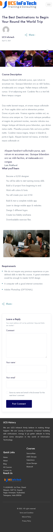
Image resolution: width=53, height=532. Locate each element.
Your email (11, 377)
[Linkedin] (32, 526)
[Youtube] (37, 526)
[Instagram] (27, 526)
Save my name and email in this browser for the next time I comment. (27, 394)
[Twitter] (22, 526)
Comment (10, 330)
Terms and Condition (26, 513)
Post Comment (19, 403)
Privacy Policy (26, 521)
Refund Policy (26, 517)
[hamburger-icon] (49, 4)
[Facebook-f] (16, 526)
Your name (11, 362)
